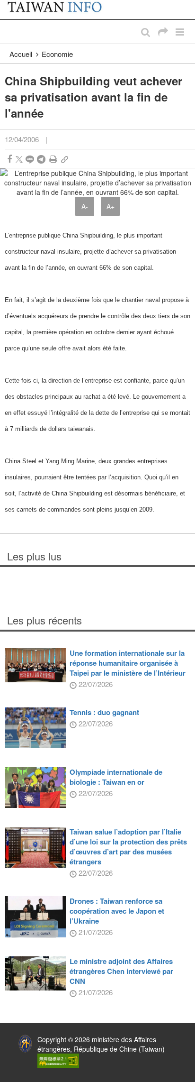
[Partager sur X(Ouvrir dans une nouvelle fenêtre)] (19, 159)
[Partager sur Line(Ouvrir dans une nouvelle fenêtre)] (29, 159)
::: (10, 4)
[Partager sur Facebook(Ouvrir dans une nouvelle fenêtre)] (9, 159)
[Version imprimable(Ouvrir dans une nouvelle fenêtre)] (53, 159)
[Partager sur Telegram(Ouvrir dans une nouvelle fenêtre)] (41, 159)
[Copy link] (65, 159)
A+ (110, 206)
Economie (57, 54)
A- (84, 206)
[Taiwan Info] (60, 9)
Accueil (20, 54)
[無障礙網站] (58, 1060)
